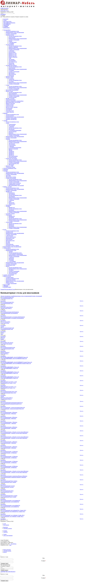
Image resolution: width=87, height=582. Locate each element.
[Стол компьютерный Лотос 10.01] (9, 391)
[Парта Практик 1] (5, 352)
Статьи (5, 534)
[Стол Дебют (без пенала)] (7, 342)
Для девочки (9, 109)
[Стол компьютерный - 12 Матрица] (9, 456)
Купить (81, 301)
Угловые (8, 206)
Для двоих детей (10, 110)
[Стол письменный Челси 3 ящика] (9, 481)
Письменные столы (10, 265)
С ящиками (11, 126)
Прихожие (5, 169)
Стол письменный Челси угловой (8, 496)
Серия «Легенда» (10, 112)
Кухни (4, 229)
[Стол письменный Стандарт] (8, 485)
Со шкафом (11, 43)
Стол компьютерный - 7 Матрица (8, 423)
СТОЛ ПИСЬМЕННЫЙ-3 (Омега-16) (9, 373)
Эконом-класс (12, 203)
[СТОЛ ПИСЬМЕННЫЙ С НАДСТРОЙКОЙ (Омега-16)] (14, 357)
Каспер (2, 339)
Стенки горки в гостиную (15, 183)
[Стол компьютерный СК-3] (7, 302)
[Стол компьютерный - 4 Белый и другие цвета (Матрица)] (14, 436)
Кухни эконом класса (11, 236)
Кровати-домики (10, 76)
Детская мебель (6, 30)
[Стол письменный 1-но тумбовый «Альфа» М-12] (12, 515)
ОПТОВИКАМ (6, 24)
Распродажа (11, 202)
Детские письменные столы (12, 31)
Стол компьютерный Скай (7, 329)
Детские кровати (10, 44)
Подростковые (12, 52)
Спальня (5, 120)
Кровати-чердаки (10, 34)
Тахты (7, 123)
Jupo (10, 545)
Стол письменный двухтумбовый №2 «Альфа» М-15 (13, 511)
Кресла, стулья (9, 91)
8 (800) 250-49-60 (4, 8)
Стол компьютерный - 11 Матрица (9, 462)
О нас (4, 523)
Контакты (5, 527)
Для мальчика (9, 108)
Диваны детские (10, 104)
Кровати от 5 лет (13, 55)
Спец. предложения (7, 535)
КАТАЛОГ (5, 19)
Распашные (8, 205)
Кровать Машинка (13, 56)
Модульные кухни (10, 240)
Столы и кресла (7, 247)
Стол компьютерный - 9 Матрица (8, 413)
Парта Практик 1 (4, 353)
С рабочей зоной (12, 42)
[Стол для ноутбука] (5, 321)
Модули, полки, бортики (11, 107)
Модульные (11, 164)
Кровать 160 (11, 64)
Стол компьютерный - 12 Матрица (9, 457)
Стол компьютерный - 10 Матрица (9, 467)
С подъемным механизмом (15, 130)
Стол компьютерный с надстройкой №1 (10, 506)
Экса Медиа (13, 543)
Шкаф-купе (11, 224)
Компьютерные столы (11, 250)
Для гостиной (9, 222)
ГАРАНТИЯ (6, 25)
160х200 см (11, 153)
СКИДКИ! (3, 571)
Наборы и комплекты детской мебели (14, 101)
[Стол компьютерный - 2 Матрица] (9, 446)
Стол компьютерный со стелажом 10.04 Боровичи (12, 318)
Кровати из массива (13, 148)
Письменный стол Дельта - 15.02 (8, 383)
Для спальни (9, 214)
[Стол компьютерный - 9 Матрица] (9, 412)
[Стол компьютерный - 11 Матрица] (9, 461)
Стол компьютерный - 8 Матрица (8, 418)
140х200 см (11, 152)
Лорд (2, 334)
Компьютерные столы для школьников (15, 32)
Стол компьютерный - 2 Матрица (8, 447)
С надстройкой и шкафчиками (16, 254)
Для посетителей (13, 273)
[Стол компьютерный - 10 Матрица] (9, 466)
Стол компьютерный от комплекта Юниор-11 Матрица (13, 477)
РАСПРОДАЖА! (7, 287)
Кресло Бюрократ (13, 93)
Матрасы (5, 113)
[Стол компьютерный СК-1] (7, 297)
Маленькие (11, 259)
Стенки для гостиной (11, 178)
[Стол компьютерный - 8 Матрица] (9, 417)
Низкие (10, 41)
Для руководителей (13, 272)
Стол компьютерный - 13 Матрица (9, 452)
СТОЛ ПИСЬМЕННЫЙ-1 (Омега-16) (9, 368)
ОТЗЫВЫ (5, 26)
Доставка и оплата (7, 528)
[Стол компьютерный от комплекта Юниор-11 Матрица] (14, 476)
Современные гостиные (14, 184)
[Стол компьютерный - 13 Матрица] (9, 451)
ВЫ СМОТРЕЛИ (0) (10, 571)
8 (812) (4, 10)
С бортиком (11, 50)
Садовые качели (9, 277)
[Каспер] (3, 337)
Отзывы (5, 530)
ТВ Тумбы (8, 175)
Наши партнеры (7, 549)
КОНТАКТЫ (6, 27)
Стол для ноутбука (5, 323)
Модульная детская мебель (12, 90)
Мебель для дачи (7, 276)
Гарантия (5, 532)
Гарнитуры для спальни (11, 158)
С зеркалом (11, 200)
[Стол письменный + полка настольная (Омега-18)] (13, 407)
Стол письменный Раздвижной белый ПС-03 (11, 403)
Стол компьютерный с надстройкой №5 (10, 501)
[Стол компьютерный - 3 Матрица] (9, 441)
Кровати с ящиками (13, 47)
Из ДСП (8, 241)
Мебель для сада (10, 282)
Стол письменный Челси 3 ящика (8, 482)
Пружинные (11, 129)
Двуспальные (12, 125)
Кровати (8, 139)
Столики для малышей (11, 33)
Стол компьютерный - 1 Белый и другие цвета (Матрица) (14, 472)
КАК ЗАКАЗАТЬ (7, 21)
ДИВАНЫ (5, 285)
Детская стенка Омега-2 (6, 308)
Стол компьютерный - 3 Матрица (8, 443)
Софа (10, 58)
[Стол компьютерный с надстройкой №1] (10, 505)
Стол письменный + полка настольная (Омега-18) (12, 408)
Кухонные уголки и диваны (12, 245)
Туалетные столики (10, 167)
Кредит (5, 552)
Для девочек (11, 59)
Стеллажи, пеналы (10, 213)
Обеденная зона (9, 244)
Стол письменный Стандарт (7, 487)
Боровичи (11, 132)
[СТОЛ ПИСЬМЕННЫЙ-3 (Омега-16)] (10, 372)
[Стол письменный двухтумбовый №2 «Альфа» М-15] (13, 510)
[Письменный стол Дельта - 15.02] (9, 381)
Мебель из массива (10, 103)
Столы (7, 85)
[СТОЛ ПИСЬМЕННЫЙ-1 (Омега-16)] (10, 367)
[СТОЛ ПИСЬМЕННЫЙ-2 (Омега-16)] (10, 376)
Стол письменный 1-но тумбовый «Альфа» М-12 (12, 516)
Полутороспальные (13, 156)
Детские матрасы (10, 115)
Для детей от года (13, 61)
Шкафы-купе (9, 191)
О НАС (5, 20)
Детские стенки (9, 77)
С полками (11, 260)
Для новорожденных (11, 99)
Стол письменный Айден (6, 492)
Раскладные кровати (10, 279)
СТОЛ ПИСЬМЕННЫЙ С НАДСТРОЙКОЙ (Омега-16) (14, 358)
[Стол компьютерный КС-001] (8, 347)
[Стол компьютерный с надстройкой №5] (10, 500)
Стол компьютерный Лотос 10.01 (8, 392)
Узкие (10, 201)
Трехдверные (12, 196)
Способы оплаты (7, 550)
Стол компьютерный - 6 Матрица (8, 428)
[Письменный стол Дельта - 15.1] (8, 386)
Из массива (11, 63)
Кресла (7, 266)
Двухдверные (12, 194)
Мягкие (10, 150)
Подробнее (3, 301)
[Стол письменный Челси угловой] (9, 495)
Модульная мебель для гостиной (16, 185)
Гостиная (5, 170)
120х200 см (11, 151)
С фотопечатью (9, 235)
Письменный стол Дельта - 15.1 (8, 387)
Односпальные (12, 124)
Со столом (11, 81)
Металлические (12, 74)
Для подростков (9, 105)
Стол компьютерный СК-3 (7, 303)
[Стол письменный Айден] (7, 490)
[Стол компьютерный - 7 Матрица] (9, 422)
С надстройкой (12, 261)
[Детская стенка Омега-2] (7, 307)
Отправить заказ (4, 563)
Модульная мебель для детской (13, 102)
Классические (12, 37)
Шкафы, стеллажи (10, 98)
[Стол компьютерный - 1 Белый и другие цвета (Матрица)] (14, 471)
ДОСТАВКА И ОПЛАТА (9, 22)
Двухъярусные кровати (11, 65)
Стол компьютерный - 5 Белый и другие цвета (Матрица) (14, 433)
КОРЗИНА (3, 14)
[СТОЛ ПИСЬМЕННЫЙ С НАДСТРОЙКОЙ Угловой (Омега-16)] (16, 362)
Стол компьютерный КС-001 (7, 348)
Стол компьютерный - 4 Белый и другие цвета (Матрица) (14, 438)
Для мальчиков (12, 60)
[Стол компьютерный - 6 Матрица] (9, 427)
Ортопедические (12, 97)
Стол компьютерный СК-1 (7, 298)
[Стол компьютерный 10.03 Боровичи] (10, 312)
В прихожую (12, 192)
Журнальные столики (11, 176)
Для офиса (11, 270)
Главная (2, 289)
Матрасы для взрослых (11, 119)
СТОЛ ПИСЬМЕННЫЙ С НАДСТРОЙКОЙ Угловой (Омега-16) (16, 363)
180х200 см (11, 154)
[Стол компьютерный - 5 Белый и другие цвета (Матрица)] (14, 432)
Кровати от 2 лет (13, 53)
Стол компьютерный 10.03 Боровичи (9, 313)
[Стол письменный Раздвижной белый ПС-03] (12, 402)
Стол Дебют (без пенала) (6, 343)
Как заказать (6, 524)
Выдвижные (11, 72)
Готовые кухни (9, 232)
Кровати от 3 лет (13, 54)
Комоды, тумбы (9, 165)
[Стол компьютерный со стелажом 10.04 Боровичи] (13, 316)
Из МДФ (8, 243)
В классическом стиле (14, 163)
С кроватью (11, 79)
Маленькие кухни (10, 238)
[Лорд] (2, 332)
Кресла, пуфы (6, 284)
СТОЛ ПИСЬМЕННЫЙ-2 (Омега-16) (9, 378)
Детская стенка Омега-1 (6, 398)
